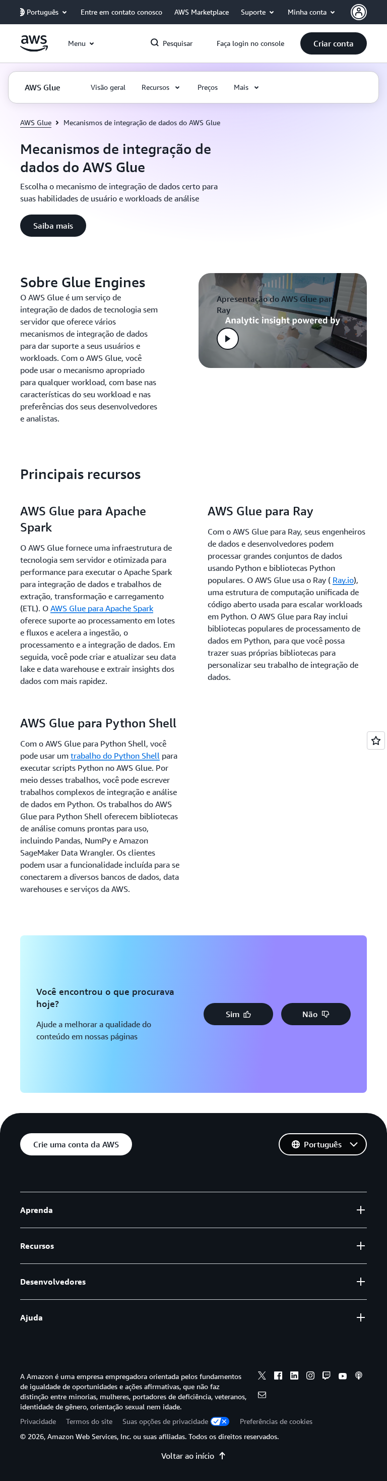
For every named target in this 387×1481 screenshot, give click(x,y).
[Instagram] (310, 1377)
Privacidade (38, 1421)
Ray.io (343, 580)
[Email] (262, 1396)
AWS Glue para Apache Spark (101, 608)
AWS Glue (35, 122)
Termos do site (89, 1421)
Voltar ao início (187, 1456)
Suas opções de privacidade (165, 1421)
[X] (262, 1377)
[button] (333, 43)
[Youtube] (343, 1377)
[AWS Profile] (359, 12)
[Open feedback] (376, 740)
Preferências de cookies (276, 1421)
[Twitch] (326, 1377)
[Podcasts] (359, 1377)
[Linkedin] (294, 1377)
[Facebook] (278, 1377)
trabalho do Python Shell (115, 756)
